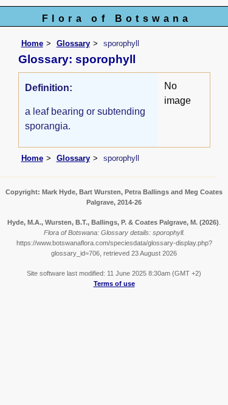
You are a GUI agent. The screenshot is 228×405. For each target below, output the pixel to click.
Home (32, 43)
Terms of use (114, 283)
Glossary (73, 43)
